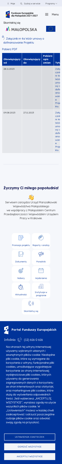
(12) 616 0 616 (33, 340)
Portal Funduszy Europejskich (33, 330)
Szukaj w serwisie (31, 3)
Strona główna (3, 36)
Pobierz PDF (9, 49)
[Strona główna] (21, 14)
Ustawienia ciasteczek (29, 436)
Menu (55, 14)
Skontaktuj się (11, 22)
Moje (13, 3)
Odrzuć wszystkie (29, 446)
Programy (50, 3)
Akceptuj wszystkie (30, 456)
